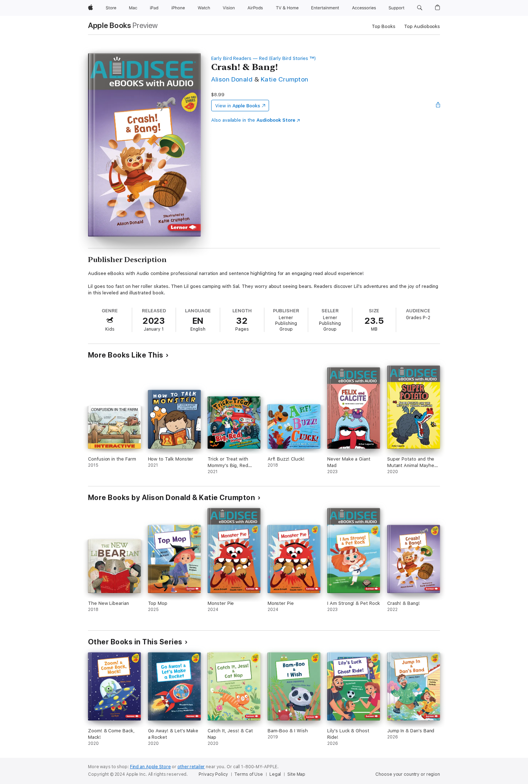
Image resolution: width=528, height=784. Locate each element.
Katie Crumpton (285, 79)
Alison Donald (232, 79)
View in (237, 105)
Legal (275, 774)
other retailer (191, 766)
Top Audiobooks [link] (422, 26)
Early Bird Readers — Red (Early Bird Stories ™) (263, 58)
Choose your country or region (407, 774)
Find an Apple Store (150, 766)
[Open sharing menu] (438, 106)
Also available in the (253, 120)
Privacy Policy (213, 774)
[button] (419, 8)
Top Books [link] (383, 26)
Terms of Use (248, 774)
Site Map (296, 774)
